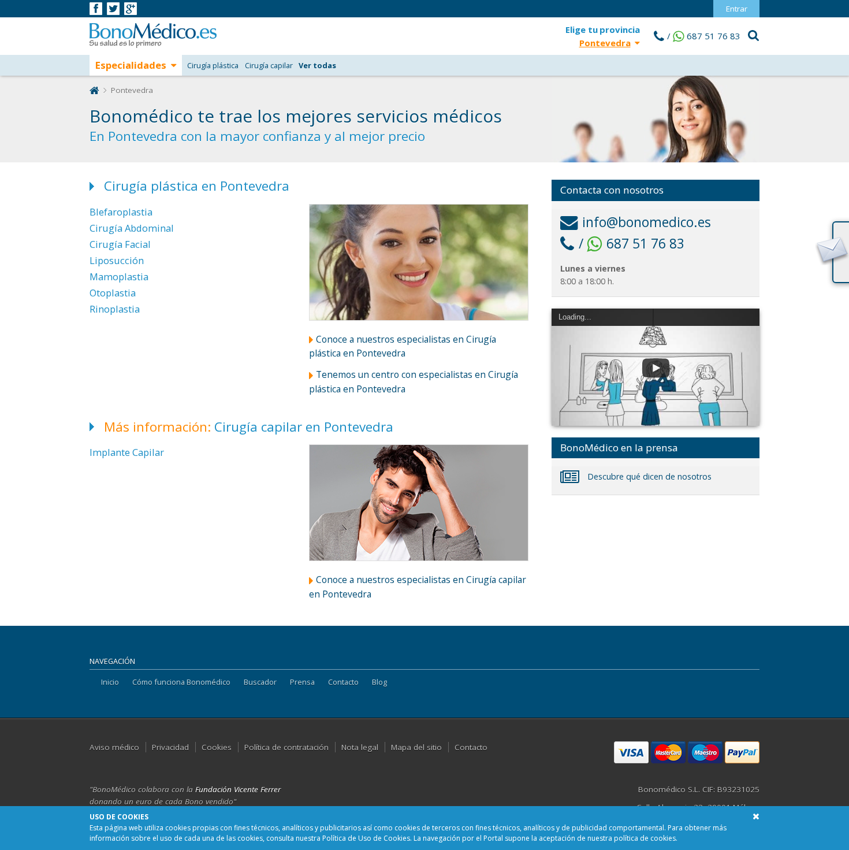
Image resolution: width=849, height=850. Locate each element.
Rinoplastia (115, 308)
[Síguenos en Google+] (130, 7)
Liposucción (117, 260)
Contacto (343, 682)
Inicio (110, 682)
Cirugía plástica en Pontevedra (196, 186)
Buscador (260, 682)
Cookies (217, 747)
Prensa (302, 682)
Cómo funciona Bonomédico (181, 682)
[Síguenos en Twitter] (114, 7)
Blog (379, 682)
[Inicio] (94, 90)
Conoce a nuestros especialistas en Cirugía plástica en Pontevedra (402, 346)
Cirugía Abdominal (132, 228)
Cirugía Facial (120, 244)
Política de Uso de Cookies (366, 838)
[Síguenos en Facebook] (97, 7)
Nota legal (359, 747)
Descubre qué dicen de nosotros (648, 476)
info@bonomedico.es (646, 222)
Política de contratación (286, 747)
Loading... (574, 317)
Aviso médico (114, 747)
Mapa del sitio (416, 747)
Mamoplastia (119, 276)
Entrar (736, 8)
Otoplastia (113, 292)
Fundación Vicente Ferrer (238, 789)
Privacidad (170, 747)
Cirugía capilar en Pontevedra (248, 427)
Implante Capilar (127, 452)
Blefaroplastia (121, 211)
